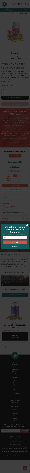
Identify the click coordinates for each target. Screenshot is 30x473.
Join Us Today (15, 242)
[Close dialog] (27, 225)
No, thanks (14, 246)
